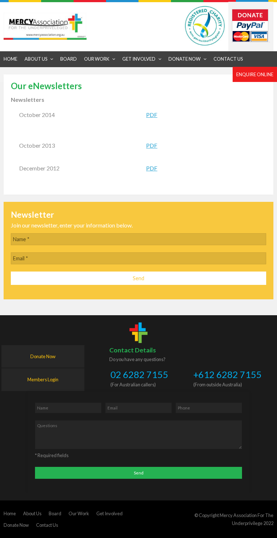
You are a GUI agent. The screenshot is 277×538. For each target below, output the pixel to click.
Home (10, 513)
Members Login (42, 379)
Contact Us (47, 525)
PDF (151, 114)
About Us (32, 513)
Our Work (79, 513)
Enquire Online (254, 74)
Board (55, 513)
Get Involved (109, 513)
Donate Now (43, 356)
